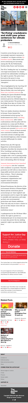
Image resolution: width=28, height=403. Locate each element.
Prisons (3, 375)
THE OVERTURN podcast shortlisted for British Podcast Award (6, 313)
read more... (22, 264)
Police (2, 379)
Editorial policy (5, 360)
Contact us (4, 358)
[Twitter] (15, 400)
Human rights (4, 377)
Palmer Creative (16, 397)
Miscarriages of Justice (7, 370)
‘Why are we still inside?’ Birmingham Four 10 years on (20, 312)
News (2, 323)
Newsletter (3, 385)
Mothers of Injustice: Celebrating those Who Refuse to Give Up (7, 338)
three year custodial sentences (11, 92)
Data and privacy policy (7, 362)
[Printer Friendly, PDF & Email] (2, 230)
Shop (2, 364)
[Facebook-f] (13, 400)
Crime (2, 373)
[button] (23, 7)
